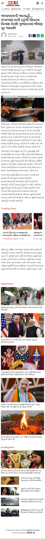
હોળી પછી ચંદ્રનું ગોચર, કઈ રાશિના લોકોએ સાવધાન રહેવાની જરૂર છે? (21, 437)
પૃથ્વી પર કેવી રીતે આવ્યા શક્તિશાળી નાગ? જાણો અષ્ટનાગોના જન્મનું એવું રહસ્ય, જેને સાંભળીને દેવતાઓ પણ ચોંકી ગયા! (31, 489)
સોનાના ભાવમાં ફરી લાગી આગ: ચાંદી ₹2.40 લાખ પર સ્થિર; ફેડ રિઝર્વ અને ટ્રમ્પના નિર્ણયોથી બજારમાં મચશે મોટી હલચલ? (21, 471)
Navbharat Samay (32, 530)
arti (37, 238)
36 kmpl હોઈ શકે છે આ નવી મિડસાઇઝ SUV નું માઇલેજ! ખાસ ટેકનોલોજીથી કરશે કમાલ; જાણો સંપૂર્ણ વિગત (32, 510)
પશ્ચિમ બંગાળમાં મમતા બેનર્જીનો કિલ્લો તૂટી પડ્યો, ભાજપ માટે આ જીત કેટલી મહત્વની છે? (20, 405)
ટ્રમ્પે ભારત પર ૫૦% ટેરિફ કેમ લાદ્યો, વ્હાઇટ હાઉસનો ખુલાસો (19, 340)
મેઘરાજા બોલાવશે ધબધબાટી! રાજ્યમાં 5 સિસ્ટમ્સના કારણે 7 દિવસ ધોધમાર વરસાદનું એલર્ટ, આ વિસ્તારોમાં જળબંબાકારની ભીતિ (32, 500)
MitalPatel (8, 238)
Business (17, 9)
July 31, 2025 (12, 36)
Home (6, 9)
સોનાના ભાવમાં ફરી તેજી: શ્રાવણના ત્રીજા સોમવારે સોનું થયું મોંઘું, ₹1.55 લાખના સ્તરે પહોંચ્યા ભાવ (31, 479)
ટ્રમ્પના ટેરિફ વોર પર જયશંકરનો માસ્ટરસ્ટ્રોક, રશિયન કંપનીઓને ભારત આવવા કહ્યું (17, 234)
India (28, 9)
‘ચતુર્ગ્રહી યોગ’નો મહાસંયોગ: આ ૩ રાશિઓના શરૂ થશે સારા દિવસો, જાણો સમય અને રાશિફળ (21, 373)
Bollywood (39, 9)
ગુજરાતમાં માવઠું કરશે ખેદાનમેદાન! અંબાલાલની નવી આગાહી (21, 308)
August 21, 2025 (18, 238)
